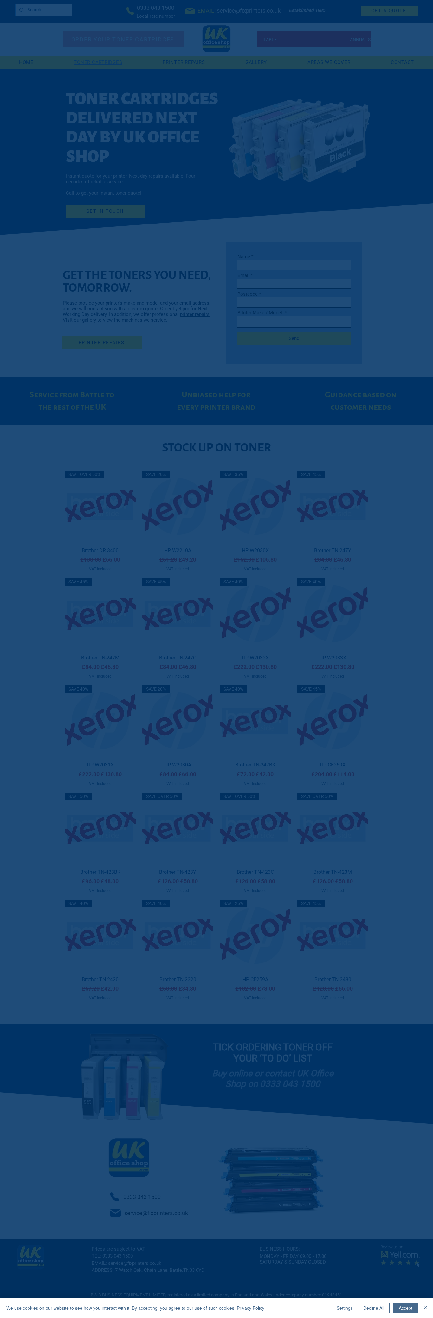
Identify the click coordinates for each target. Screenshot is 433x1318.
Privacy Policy (250, 1308)
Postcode (245, 649)
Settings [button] (345, 1308)
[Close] (425, 1308)
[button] (336, 564)
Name (149, 649)
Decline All (373, 1308)
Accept (405, 1308)
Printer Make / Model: (166, 670)
